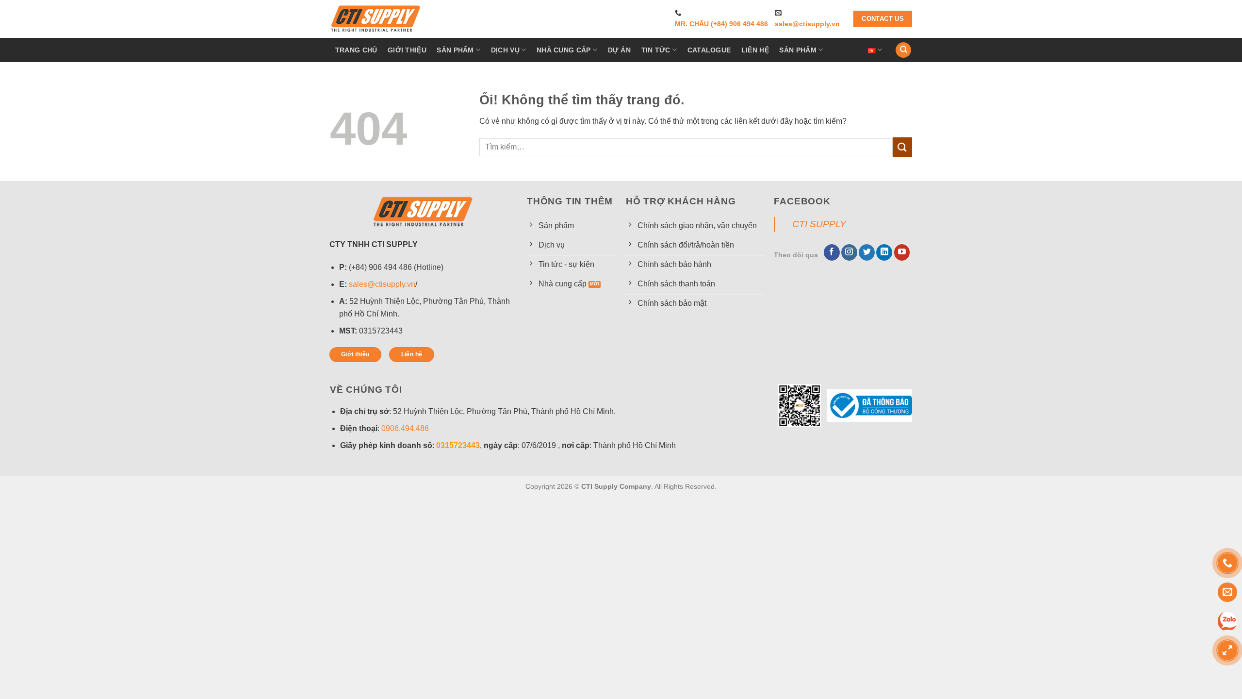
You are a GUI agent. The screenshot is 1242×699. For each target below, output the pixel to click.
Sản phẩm (455, 50)
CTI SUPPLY (819, 224)
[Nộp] (902, 146)
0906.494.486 (405, 428)
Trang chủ (356, 50)
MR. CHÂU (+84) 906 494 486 (721, 24)
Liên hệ (755, 50)
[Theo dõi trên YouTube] (902, 252)
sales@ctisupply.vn (807, 24)
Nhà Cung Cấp (563, 50)
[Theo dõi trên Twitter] (867, 252)
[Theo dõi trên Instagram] (849, 252)
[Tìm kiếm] (903, 50)
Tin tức (655, 50)
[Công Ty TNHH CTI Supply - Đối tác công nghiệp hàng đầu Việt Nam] (376, 18)
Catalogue (709, 50)
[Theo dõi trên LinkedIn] (884, 252)
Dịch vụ (505, 50)
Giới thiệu (407, 50)
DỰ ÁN (619, 50)
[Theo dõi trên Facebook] (832, 252)
